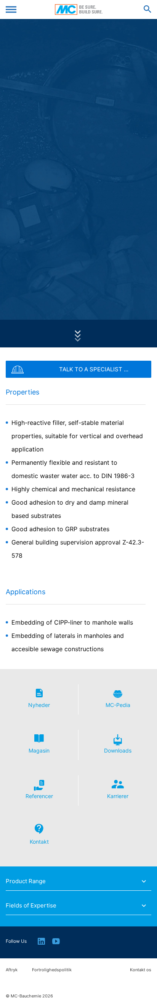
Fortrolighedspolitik (52, 970)
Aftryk (12, 970)
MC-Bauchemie (79, 9)
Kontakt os (140, 970)
